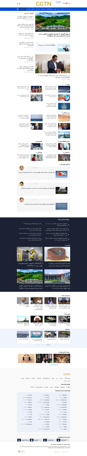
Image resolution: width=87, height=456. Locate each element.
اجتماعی (33, 378)
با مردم (61, 378)
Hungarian (44, 400)
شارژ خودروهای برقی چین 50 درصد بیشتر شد (23, 95)
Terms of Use (65, 451)
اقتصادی (39, 378)
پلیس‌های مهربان (51, 339)
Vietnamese (26, 424)
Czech (63, 412)
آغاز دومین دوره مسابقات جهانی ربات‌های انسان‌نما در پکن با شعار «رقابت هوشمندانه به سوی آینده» (50, 88)
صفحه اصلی (67, 378)
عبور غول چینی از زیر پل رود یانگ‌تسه (37, 339)
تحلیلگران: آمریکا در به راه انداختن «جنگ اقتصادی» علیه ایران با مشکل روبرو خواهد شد (50, 133)
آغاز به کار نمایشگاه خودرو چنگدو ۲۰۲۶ (32, 223)
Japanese (45, 407)
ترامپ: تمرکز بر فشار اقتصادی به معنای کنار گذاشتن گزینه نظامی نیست (24, 125)
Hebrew (45, 395)
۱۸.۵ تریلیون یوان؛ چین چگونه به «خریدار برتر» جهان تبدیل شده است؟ (30, 229)
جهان (53, 378)
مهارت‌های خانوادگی (64, 339)
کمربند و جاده (67, 381)
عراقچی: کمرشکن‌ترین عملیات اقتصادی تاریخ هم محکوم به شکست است (56, 239)
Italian (45, 405)
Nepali (46, 422)
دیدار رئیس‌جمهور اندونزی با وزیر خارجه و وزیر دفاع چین (23, 88)
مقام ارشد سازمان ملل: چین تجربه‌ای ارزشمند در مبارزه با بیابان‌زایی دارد (30, 234)
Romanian (27, 397)
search (22, 9)
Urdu (29, 422)
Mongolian (44, 417)
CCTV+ (32, 387)
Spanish (27, 407)
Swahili (27, 409)
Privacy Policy (57, 451)
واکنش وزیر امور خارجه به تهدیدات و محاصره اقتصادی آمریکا (50, 145)
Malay (44, 414)
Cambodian (63, 407)
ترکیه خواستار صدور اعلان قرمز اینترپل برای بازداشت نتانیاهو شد (50, 125)
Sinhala (28, 405)
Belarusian (61, 400)
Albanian (63, 395)
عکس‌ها (67, 314)
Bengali (63, 402)
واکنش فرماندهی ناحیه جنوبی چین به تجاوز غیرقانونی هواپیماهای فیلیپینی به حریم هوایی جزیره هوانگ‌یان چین (51, 105)
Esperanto (62, 417)
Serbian (28, 402)
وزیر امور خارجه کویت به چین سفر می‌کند (50, 95)
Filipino (63, 419)
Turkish (28, 417)
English (68, 387)
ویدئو (67, 329)
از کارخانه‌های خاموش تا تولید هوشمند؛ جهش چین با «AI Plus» (30, 264)
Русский (46, 387)
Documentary (39, 387)
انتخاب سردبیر (29, 13)
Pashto (28, 395)
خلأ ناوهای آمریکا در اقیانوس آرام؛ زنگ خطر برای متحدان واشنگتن (40, 204)
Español (63, 387)
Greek (63, 426)
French (63, 422)
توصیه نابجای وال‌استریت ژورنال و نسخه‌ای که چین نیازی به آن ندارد (59, 264)
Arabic (63, 397)
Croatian (62, 409)
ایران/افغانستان (46, 378)
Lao (47, 412)
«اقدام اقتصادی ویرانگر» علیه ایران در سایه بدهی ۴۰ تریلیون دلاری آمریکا (38, 188)
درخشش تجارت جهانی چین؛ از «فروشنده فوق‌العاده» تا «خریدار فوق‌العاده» (23, 145)
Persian (45, 424)
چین (57, 378)
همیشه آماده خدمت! (23, 339)
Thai (29, 414)
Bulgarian (62, 405)
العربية (51, 387)
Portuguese (43, 429)
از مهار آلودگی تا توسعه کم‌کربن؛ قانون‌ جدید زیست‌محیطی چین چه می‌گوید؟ (31, 287)
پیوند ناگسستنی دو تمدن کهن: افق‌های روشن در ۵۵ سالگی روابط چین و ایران (36, 172)
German (62, 424)
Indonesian (43, 402)
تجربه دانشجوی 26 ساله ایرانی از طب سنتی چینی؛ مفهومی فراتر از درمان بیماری (23, 156)
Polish (46, 426)
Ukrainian (27, 419)
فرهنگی (27, 378)
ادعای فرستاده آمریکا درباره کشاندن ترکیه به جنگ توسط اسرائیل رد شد (51, 117)
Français (57, 387)
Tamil (29, 412)
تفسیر (22, 378)
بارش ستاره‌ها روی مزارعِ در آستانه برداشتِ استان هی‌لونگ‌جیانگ (50, 156)
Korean (45, 409)
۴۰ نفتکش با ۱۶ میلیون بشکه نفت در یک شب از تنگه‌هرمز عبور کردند (23, 117)
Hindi (46, 397)
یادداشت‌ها (66, 296)
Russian (27, 400)
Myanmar (43, 419)
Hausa (63, 429)
